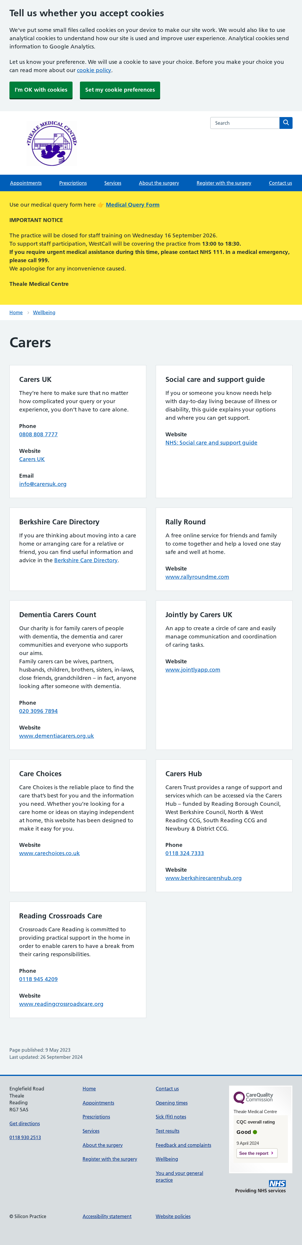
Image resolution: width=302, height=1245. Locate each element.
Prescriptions (73, 183)
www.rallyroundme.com (197, 576)
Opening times (172, 1103)
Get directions (24, 1123)
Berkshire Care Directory (86, 560)
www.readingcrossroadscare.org (61, 1004)
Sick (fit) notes (171, 1117)
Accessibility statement (107, 1216)
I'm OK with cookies (41, 89)
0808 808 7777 (38, 434)
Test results (167, 1131)
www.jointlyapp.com (192, 669)
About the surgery (159, 183)
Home (16, 312)
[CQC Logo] (253, 1102)
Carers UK (32, 459)
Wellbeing (44, 312)
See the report (253, 1153)
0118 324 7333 (184, 853)
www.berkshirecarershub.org (203, 878)
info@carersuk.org (43, 484)
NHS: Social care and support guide (211, 442)
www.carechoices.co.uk (49, 853)
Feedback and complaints (183, 1145)
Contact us (280, 183)
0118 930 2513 (25, 1137)
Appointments (26, 183)
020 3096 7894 (38, 711)
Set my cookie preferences (120, 89)
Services (112, 183)
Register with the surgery (224, 183)
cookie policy (94, 70)
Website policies (173, 1216)
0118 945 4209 (38, 979)
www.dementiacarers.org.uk (56, 735)
